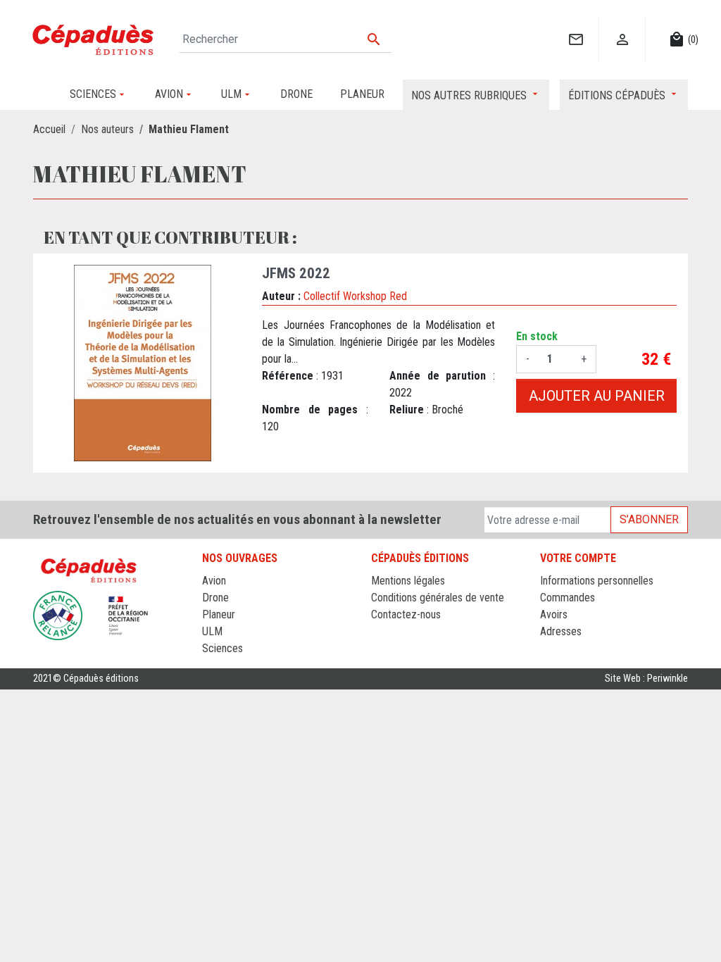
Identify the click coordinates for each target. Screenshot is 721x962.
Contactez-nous (406, 614)
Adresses (561, 631)
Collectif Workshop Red (355, 296)
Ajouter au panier (597, 395)
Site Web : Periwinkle (646, 679)
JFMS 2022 (296, 273)
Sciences (222, 648)
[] (575, 25)
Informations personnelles (596, 580)
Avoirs (554, 614)
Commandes (567, 597)
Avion (214, 580)
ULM (212, 631)
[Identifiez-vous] (622, 25)
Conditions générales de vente (437, 597)
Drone (215, 597)
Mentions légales (408, 580)
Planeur (218, 614)
